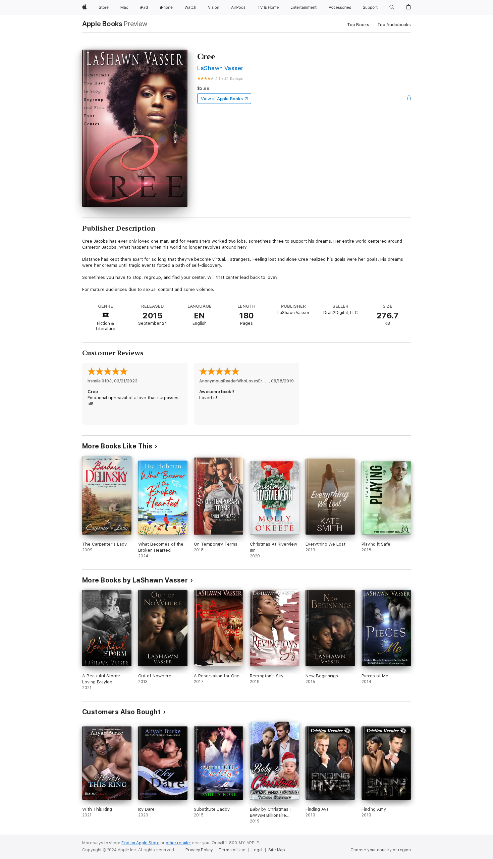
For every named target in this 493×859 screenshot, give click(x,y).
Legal (257, 850)
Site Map (276, 850)
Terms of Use (232, 850)
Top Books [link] (358, 24)
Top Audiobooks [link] (394, 24)
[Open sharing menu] (409, 98)
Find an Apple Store (140, 843)
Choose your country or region (380, 850)
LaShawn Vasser (220, 67)
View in (222, 98)
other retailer (178, 843)
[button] (392, 7)
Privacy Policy (199, 850)
